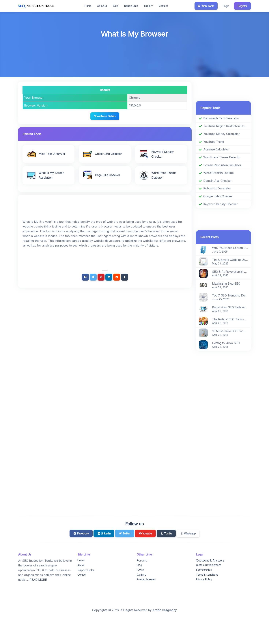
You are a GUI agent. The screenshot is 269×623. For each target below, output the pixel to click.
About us (102, 5)
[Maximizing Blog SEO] (203, 285)
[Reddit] (116, 277)
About (80, 565)
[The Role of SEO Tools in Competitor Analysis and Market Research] (203, 321)
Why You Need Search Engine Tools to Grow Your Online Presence (230, 248)
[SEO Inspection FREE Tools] (36, 5)
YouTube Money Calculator (221, 134)
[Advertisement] (134, 49)
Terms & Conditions (207, 574)
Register (242, 6)
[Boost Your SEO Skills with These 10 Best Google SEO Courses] (203, 309)
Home (88, 5)
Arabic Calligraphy (164, 610)
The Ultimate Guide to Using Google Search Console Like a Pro (230, 260)
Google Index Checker (218, 196)
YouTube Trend (213, 141)
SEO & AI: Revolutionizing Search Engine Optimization (230, 271)
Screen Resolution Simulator (222, 165)
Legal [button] (147, 5)
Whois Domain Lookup (218, 173)
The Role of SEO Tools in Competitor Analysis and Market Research (230, 319)
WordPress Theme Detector (221, 157)
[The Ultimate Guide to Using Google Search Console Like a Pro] (203, 261)
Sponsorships (204, 569)
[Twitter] (93, 277)
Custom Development (208, 564)
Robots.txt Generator (217, 188)
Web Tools (207, 6)
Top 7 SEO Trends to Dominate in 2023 (230, 295)
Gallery (141, 575)
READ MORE (38, 579)
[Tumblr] (124, 277)
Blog (115, 5)
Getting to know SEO (226, 343)
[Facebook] (85, 277)
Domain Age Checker (217, 180)
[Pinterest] (101, 277)
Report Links (131, 5)
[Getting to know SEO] (203, 344)
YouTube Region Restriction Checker (225, 126)
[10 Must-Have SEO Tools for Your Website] (203, 333)
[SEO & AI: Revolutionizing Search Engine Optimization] (203, 273)
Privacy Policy (204, 579)
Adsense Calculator (216, 149)
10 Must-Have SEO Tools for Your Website (230, 331)
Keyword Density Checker (220, 204)
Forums (142, 560)
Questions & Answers (210, 560)
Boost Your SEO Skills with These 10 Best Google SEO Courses (230, 307)
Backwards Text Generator (221, 118)
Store (140, 570)
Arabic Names (146, 579)
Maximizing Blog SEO (226, 283)
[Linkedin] (108, 277)
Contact (163, 5)
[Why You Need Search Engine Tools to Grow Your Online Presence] (203, 249)
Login (226, 6)
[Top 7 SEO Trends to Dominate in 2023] (203, 297)
